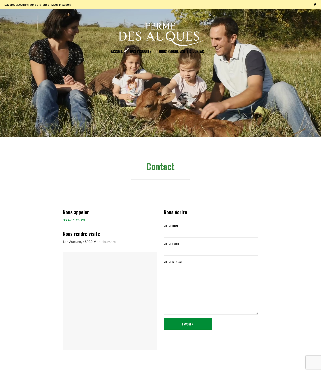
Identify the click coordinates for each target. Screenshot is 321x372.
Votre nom (171, 226)
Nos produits (141, 51)
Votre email (171, 244)
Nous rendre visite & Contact (182, 51)
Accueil (117, 51)
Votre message (174, 262)
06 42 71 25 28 (74, 220)
